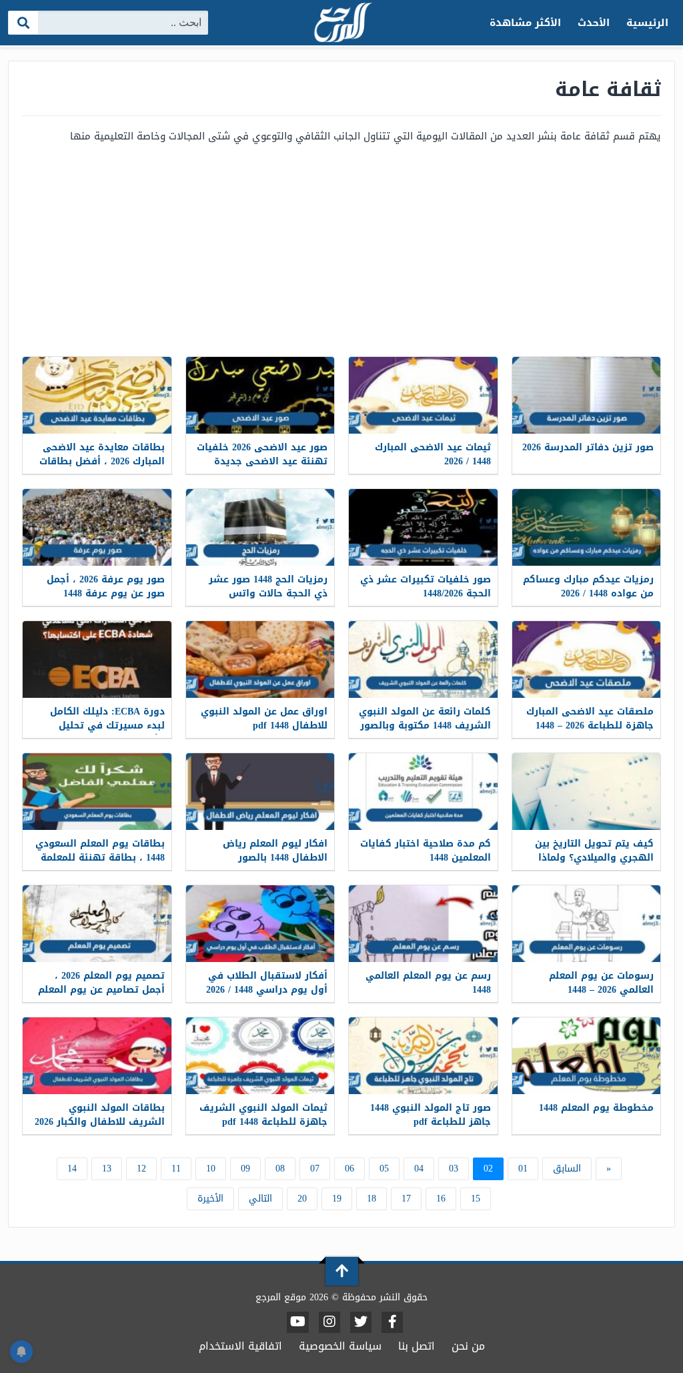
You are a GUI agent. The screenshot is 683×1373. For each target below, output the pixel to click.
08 (280, 1169)
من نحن (468, 1346)
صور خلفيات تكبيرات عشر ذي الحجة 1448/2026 (425, 586)
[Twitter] (361, 1322)
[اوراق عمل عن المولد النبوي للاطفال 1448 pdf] (260, 659)
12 (141, 1169)
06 (349, 1169)
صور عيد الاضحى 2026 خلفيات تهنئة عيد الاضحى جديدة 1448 (262, 461)
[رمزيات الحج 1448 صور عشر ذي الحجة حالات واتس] (260, 527)
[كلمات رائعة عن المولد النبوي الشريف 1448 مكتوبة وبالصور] (423, 659)
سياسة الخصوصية (340, 1346)
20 (302, 1199)
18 (371, 1199)
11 (176, 1169)
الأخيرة (210, 1199)
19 (337, 1199)
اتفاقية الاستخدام (240, 1346)
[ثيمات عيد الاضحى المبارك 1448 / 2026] (423, 395)
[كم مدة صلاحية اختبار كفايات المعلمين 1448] (423, 791)
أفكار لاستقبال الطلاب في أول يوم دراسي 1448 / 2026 (266, 983)
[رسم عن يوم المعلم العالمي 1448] (423, 923)
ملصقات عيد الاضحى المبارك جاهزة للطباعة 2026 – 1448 (590, 719)
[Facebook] (392, 1322)
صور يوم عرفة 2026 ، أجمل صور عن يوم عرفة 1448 (106, 586)
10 (210, 1169)
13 (106, 1169)
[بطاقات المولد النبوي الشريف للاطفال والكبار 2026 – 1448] (97, 1055)
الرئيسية (647, 22)
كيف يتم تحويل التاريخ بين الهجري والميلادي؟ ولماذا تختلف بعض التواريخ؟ (594, 858)
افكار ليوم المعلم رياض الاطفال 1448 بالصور (275, 851)
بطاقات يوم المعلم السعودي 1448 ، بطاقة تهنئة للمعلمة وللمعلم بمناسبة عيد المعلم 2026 (100, 865)
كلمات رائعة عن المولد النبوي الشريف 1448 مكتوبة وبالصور (425, 719)
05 (384, 1169)
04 (419, 1169)
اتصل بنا (416, 1346)
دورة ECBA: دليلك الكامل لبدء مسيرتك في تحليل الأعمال (107, 726)
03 (453, 1169)
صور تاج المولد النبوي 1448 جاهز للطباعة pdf (430, 1115)
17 (406, 1199)
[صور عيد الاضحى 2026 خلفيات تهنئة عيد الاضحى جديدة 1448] (260, 395)
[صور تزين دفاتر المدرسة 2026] (586, 395)
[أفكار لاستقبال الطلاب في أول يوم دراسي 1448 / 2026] (260, 923)
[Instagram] (329, 1322)
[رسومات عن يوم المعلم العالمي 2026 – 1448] (586, 923)
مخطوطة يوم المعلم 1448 (596, 1108)
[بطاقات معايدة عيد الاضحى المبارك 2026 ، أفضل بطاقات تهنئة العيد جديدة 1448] (97, 395)
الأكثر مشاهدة (525, 22)
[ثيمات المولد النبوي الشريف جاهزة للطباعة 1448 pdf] (260, 1055)
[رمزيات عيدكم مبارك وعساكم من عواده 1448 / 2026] (586, 527)
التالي (260, 1199)
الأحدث (594, 22)
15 (475, 1199)
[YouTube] (298, 1322)
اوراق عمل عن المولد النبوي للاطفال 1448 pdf (264, 719)
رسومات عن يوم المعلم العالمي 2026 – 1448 (601, 983)
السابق (567, 1169)
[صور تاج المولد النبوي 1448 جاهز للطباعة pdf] (423, 1055)
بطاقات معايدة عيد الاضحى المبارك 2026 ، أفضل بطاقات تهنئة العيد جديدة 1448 (102, 461)
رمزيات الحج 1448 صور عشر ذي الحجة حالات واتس (268, 586)
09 (245, 1169)
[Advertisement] (341, 249)
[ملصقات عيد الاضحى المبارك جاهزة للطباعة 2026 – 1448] (586, 659)
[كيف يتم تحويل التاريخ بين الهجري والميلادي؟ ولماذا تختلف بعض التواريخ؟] (586, 791)
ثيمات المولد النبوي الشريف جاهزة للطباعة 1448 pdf (263, 1115)
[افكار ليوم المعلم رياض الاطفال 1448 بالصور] (260, 791)
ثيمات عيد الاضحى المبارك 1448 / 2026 (433, 454)
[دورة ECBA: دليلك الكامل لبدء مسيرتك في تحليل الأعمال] (97, 659)
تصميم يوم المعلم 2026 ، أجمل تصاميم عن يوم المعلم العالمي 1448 (101, 990)
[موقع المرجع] (341, 24)
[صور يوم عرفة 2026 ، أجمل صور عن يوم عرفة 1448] (97, 527)
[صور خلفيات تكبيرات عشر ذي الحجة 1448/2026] (423, 527)
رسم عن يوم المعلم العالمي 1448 (428, 983)
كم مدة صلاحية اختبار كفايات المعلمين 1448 (425, 851)
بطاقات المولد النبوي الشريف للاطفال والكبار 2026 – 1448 (100, 1122)
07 (314, 1169)
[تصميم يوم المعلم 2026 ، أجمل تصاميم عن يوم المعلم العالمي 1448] (97, 923)
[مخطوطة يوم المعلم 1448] (586, 1055)
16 (441, 1199)
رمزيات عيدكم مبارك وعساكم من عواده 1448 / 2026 (588, 586)
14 (72, 1169)
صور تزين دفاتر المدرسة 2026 (588, 447)
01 (523, 1169)
